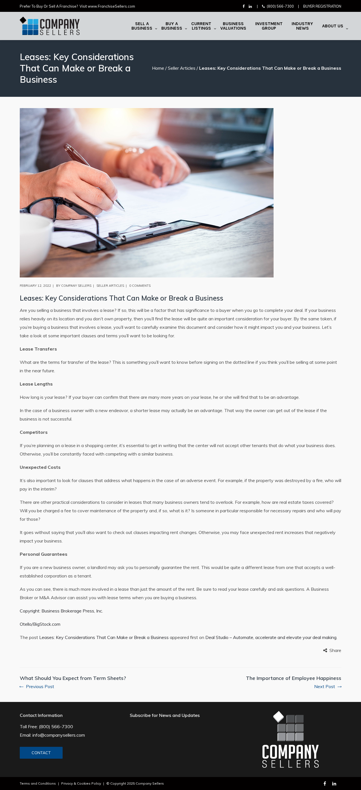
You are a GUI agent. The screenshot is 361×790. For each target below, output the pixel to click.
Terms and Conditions (38, 783)
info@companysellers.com (58, 735)
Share (335, 650)
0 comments (140, 286)
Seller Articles (181, 68)
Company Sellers (76, 286)
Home (158, 68)
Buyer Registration (322, 6)
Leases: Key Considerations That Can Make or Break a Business (104, 637)
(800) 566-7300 (280, 6)
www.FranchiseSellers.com (111, 6)
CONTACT (41, 752)
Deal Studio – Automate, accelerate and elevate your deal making (270, 637)
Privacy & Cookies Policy (81, 783)
